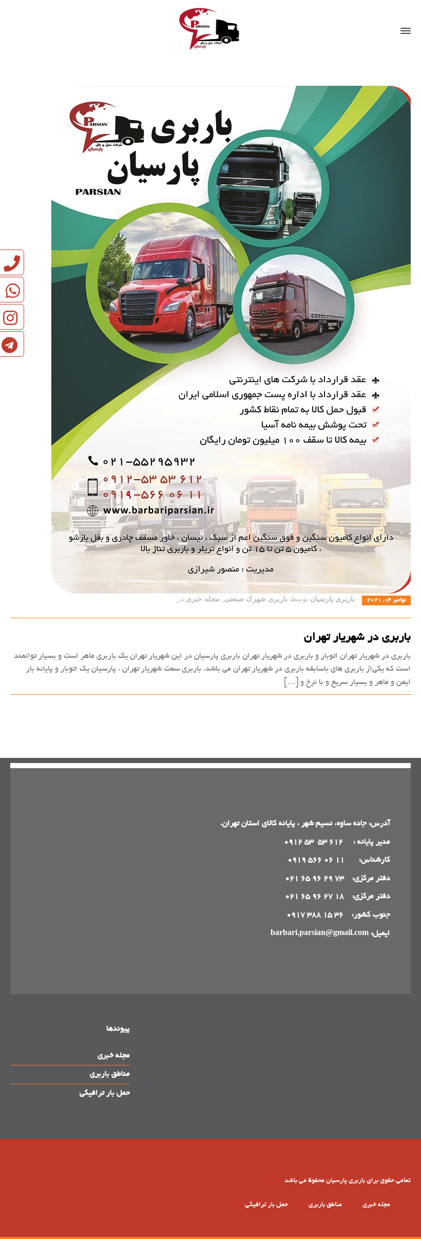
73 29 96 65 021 (314, 878)
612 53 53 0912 (314, 842)
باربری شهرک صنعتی (256, 599)
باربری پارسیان (332, 599)
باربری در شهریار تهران (357, 638)
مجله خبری (203, 599)
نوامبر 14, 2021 (386, 600)
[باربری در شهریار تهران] (210, 340)
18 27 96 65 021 (314, 896)
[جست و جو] (24, 30)
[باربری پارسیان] (210, 30)
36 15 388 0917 (315, 915)
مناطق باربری (110, 1074)
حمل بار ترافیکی (105, 1093)
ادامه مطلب (392, 706)
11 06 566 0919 (316, 860)
